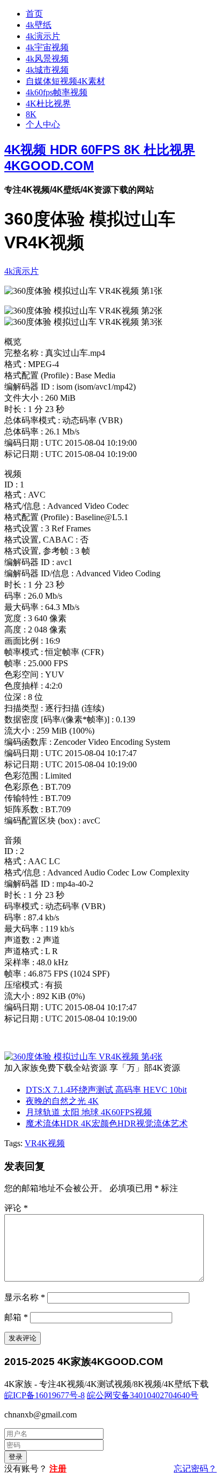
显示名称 (24, 1297)
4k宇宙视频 (47, 47)
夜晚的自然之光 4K (62, 1101)
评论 (16, 1208)
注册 (58, 1468)
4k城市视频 (47, 69)
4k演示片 (43, 36)
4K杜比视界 (48, 103)
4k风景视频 (47, 58)
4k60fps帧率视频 (56, 92)
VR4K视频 (45, 1143)
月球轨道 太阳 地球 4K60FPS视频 (89, 1112)
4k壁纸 (38, 24)
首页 (34, 13)
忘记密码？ (195, 1468)
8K (31, 114)
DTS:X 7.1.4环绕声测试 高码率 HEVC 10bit (106, 1089)
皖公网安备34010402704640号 (142, 1395)
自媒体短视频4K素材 (65, 81)
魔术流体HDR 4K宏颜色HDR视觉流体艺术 (107, 1123)
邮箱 (16, 1317)
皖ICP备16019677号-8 (44, 1395)
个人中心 (43, 124)
